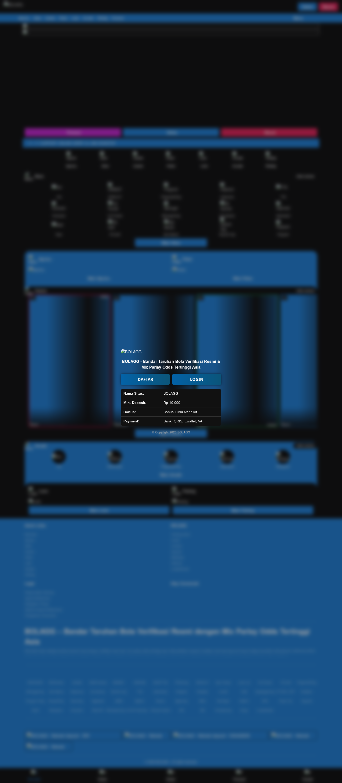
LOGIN (196, 379)
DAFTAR (145, 379)
